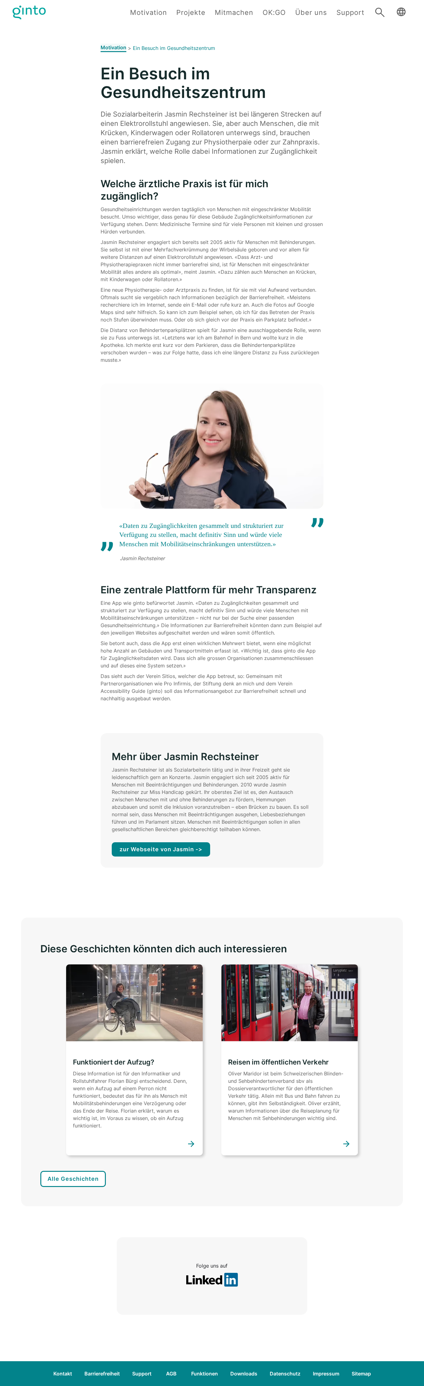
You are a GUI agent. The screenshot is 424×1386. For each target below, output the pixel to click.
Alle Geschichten (73, 1179)
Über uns (311, 12)
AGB (171, 1374)
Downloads (243, 1374)
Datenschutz (285, 1374)
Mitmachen (234, 12)
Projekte (190, 12)
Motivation (148, 12)
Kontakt (62, 1374)
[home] (29, 13)
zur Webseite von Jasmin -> (161, 849)
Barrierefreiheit (102, 1374)
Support (350, 12)
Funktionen (204, 1374)
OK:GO (274, 12)
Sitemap (361, 1374)
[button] (401, 12)
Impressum (326, 1374)
